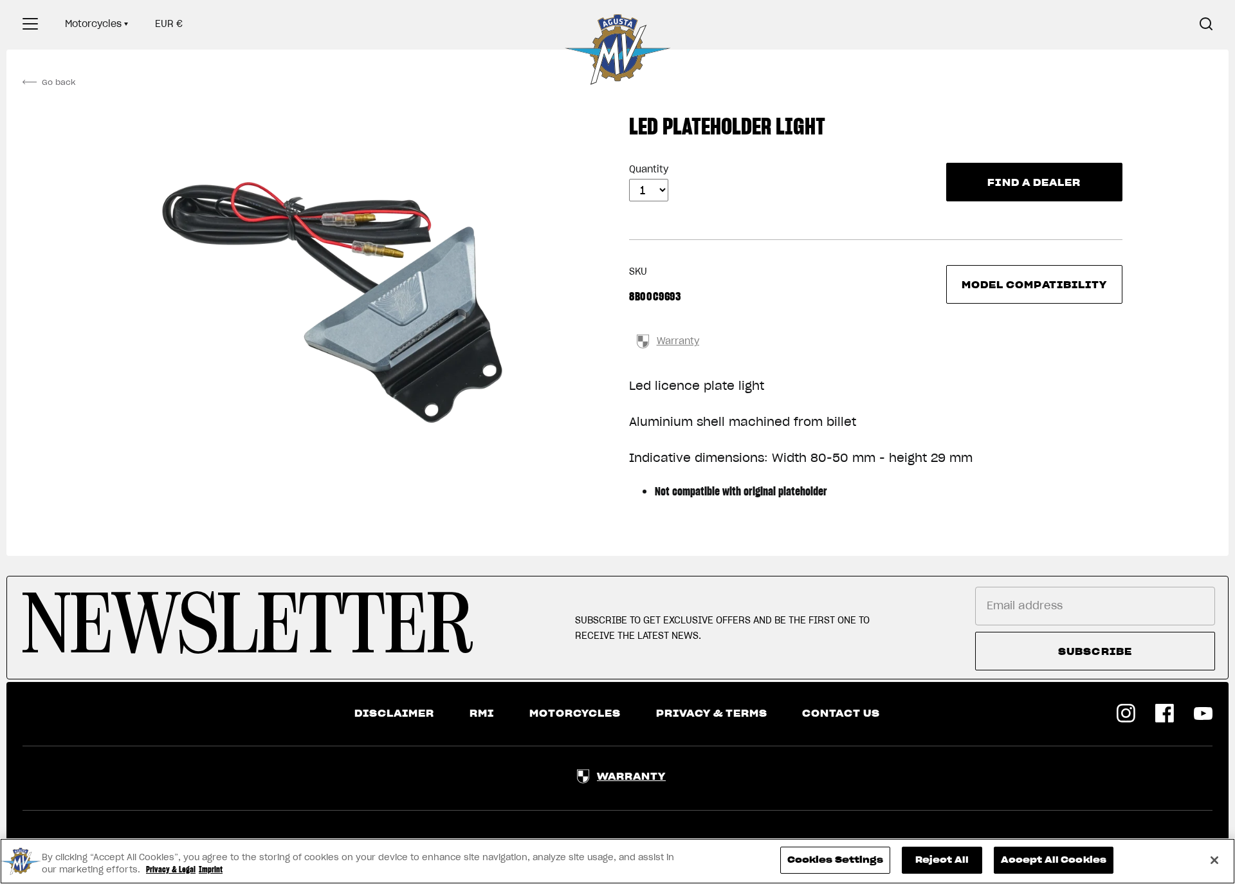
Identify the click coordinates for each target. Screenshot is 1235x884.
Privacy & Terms (711, 713)
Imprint (211, 870)
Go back (58, 82)
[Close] (1214, 860)
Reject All (942, 859)
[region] (617, 861)
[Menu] (30, 24)
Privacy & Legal (171, 870)
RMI (482, 713)
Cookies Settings (835, 859)
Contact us (841, 713)
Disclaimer (394, 713)
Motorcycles (93, 24)
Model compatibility (1035, 285)
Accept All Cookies (1053, 859)
